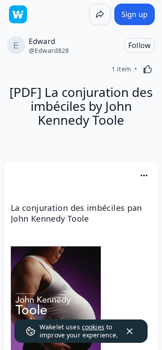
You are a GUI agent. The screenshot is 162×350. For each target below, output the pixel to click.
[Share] (100, 14)
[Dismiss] (129, 331)
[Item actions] (144, 175)
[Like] (147, 69)
